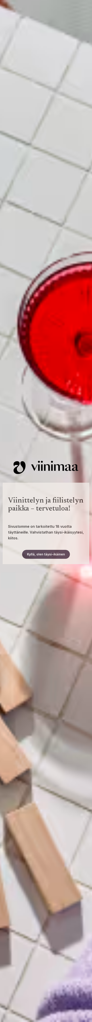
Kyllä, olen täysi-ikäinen (46, 554)
